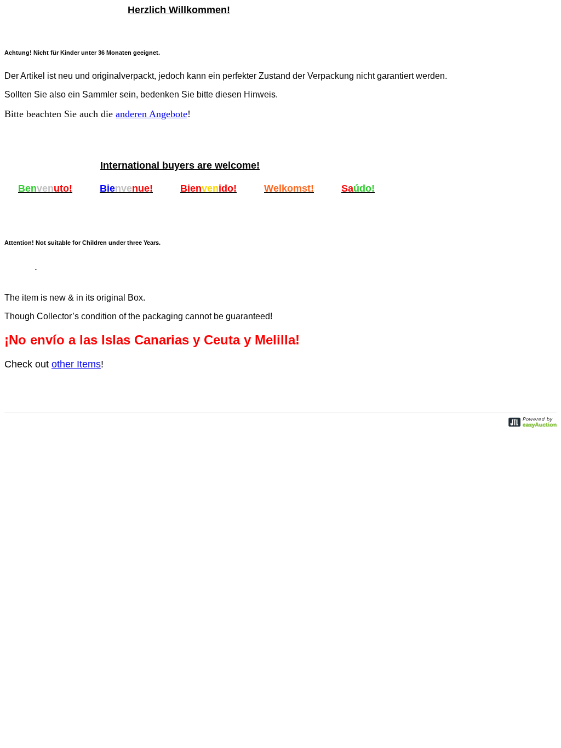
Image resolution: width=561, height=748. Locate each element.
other (76, 364)
